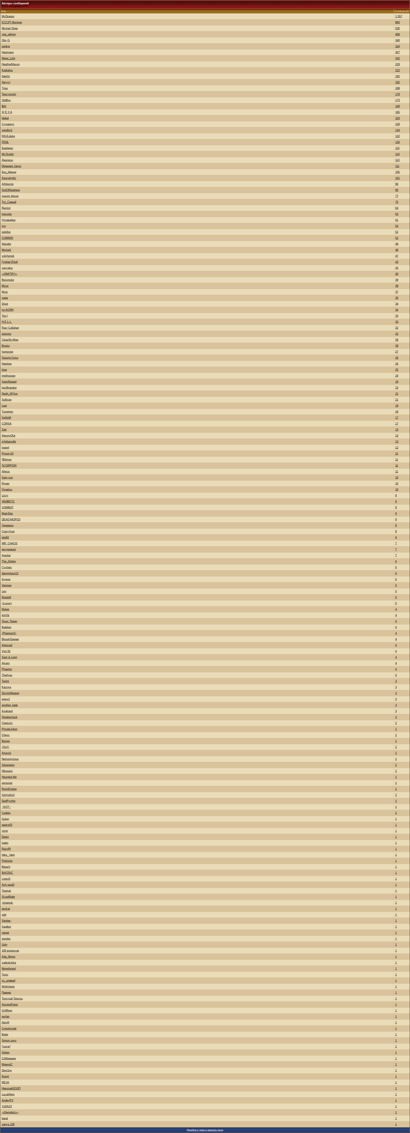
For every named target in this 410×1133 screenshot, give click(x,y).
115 (397, 148)
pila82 (5, 537)
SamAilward (9, 381)
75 (396, 202)
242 (397, 58)
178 (397, 94)
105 (397, 172)
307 (397, 52)
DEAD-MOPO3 (11, 519)
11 (396, 453)
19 (396, 405)
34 (396, 303)
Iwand (5, 447)
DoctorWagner (10, 693)
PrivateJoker (9, 729)
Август (6, 82)
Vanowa (6, 585)
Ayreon (6, 579)
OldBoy (6, 100)
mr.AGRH (7, 309)
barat (5, 1118)
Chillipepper (9, 1058)
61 (396, 220)
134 (397, 130)
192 (397, 76)
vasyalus (7, 268)
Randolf (6, 597)
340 (397, 40)
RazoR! (6, 848)
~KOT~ (6, 807)
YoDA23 (7, 1106)
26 (396, 357)
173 (397, 100)
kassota (7, 214)
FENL (5, 142)
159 (397, 124)
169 (397, 106)
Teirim (5, 681)
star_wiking (9, 34)
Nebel (5, 118)
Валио (6, 741)
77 (396, 196)
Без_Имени (9, 172)
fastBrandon (9, 387)
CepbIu (6, 813)
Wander (6, 244)
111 (397, 166)
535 (397, 28)
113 (397, 160)
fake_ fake (8, 854)
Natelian (7, 363)
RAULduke (8, 136)
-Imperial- (7, 902)
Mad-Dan (7, 513)
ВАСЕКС (7, 872)
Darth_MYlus (10, 393)
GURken (7, 1010)
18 (396, 411)
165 (397, 112)
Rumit (5, 1076)
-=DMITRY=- (10, 273)
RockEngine (9, 789)
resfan (5, 1016)
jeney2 (6, 699)
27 (396, 351)
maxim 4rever (10, 196)
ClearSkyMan (10, 339)
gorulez (6, 938)
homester (7, 351)
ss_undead (8, 980)
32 (396, 327)
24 (396, 375)
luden (5, 842)
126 (397, 142)
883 (397, 22)
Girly (4, 944)
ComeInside (9, 1028)
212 (397, 70)
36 (396, 297)
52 (396, 232)
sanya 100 (8, 1124)
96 (396, 184)
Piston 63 (7, 453)
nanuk (5, 932)
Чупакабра (8, 220)
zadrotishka (9, 962)
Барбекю (7, 148)
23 (396, 387)
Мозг (5, 291)
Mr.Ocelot (8, 154)
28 (396, 339)
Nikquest (7, 771)
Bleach (6, 866)
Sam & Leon (9, 657)
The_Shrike (9, 561)
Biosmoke (8, 279)
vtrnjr (5, 830)
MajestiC (7, 1064)
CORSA (7, 423)
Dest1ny (7, 1070)
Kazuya (6, 687)
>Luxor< (7, 603)
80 (396, 190)
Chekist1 (7, 723)
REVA (5, 1082)
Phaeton (7, 669)
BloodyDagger (10, 639)
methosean (8, 375)
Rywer (5, 483)
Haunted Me (9, 777)
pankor (6, 46)
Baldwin (6, 627)
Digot (5, 303)
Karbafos (7, 70)
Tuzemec (7, 411)
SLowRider (8, 896)
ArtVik (5, 615)
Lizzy (5, 495)
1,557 (398, 16)
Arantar (6, 555)
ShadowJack (10, 717)
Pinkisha (7, 860)
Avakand (7, 711)
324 (397, 46)
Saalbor (6, 926)
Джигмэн (7, 160)
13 (396, 429)
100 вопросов (10, 950)
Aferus (6, 471)
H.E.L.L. (7, 321)
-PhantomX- (9, 633)
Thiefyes (7, 675)
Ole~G (6, 40)
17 (396, 417)
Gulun (5, 818)
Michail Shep (10, 28)
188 (397, 88)
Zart (4, 429)
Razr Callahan (10, 327)
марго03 (7, 824)
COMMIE (7, 238)
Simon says (9, 1040)
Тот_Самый (9, 202)
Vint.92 (6, 651)
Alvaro (6, 663)
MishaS (6, 250)
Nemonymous (10, 759)
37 (396, 291)
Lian (4, 405)
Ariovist (6, 753)
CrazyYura (8, 531)
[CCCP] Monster (12, 22)
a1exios (6, 333)
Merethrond (9, 968)
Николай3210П (11, 1088)
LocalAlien (8, 1094)
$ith (4, 106)
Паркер (6, 992)
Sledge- (6, 920)
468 (397, 34)
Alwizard (7, 645)
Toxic (5, 974)
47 (396, 256)
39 (396, 279)
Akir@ (5, 1022)
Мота (5, 285)
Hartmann (8, 52)
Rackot (6, 208)
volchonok (8, 256)
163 (397, 118)
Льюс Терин (9, 621)
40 (396, 273)
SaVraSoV (8, 795)
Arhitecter (8, 184)
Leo (4, 591)
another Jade (10, 705)
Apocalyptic (9, 178)
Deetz (5, 836)
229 (397, 64)
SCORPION (9, 465)
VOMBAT (7, 507)
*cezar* (6, 1046)
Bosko (6, 345)
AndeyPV (7, 1100)
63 (396, 214)
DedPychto (8, 801)
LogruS (6, 878)
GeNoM (6, 417)
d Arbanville (9, 441)
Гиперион (7, 525)
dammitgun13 (10, 573)
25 (396, 369)
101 (397, 178)
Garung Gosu (10, 357)
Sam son (7, 477)
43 (396, 262)
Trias (5, 88)
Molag (5, 609)
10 (396, 477)
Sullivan (7, 399)
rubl (4, 914)
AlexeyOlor (8, 435)
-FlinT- (5, 747)
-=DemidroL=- (10, 1112)
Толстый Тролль (12, 998)
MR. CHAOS (10, 543)
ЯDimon (7, 459)
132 (397, 136)
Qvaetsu (7, 489)
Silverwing (8, 765)
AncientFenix (10, 1004)
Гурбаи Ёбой (10, 262)
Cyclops (7, 567)
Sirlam (6, 1052)
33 (396, 315)
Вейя (5, 1034)
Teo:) (5, 315)
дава (5, 297)
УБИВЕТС (8, 501)
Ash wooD (8, 884)
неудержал (9, 549)
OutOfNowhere (11, 190)
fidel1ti (6, 76)
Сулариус (8, 124)
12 (396, 447)
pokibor (6, 232)
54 (396, 226)
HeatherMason (11, 64)
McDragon (8, 16)
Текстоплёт (9, 94)
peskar (6, 908)
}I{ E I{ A (7, 112)
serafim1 (7, 130)
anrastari (7, 783)
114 (397, 154)
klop (4, 369)
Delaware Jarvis (11, 166)
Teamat (6, 890)
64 (396, 208)
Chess (6, 735)
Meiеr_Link (8, 58)
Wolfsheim (8, 986)
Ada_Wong (8, 956)
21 (396, 393)
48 (396, 244)
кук (4, 226)
